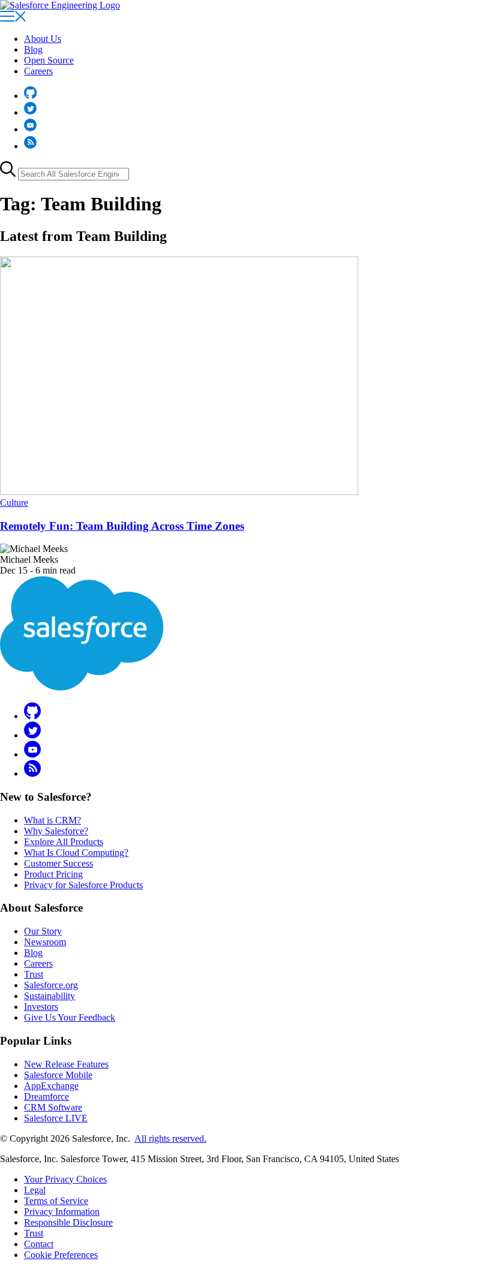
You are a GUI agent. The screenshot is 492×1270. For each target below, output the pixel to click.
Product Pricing (53, 874)
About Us (42, 39)
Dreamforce (46, 1096)
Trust (33, 974)
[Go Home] (60, 5)
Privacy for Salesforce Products (83, 885)
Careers (38, 71)
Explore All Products (63, 842)
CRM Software (53, 1107)
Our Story (43, 931)
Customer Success (58, 863)
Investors (41, 1006)
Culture (14, 502)
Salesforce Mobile (58, 1075)
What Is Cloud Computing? (76, 852)
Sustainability (49, 996)
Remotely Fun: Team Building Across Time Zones (122, 526)
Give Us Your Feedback (69, 1017)
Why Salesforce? (56, 831)
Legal (35, 1190)
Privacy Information (62, 1211)
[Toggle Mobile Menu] (12, 18)
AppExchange (51, 1086)
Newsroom (45, 942)
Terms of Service (56, 1201)
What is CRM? (52, 820)
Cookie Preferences (61, 1255)
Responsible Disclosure (68, 1222)
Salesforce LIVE (56, 1118)
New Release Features (66, 1064)
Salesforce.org (51, 985)
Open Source (49, 60)
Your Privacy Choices (65, 1179)
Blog (33, 49)
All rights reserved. (170, 1138)
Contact (38, 1244)
